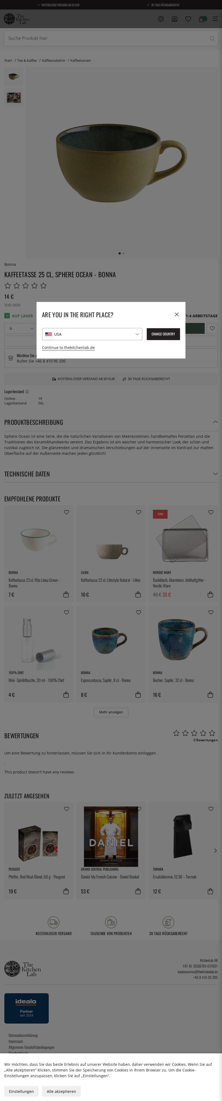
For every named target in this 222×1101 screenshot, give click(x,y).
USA (57, 334)
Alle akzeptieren (61, 1091)
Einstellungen (21, 1091)
